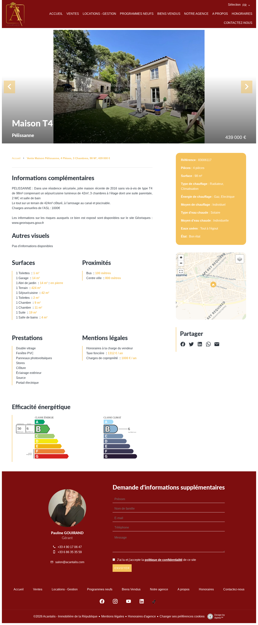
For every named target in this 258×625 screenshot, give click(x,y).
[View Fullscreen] (181, 271)
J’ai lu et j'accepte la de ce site (156, 559)
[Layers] (240, 259)
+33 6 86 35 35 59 (70, 552)
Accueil (16, 158)
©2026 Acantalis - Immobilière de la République (65, 616)
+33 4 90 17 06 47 (70, 547)
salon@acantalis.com (69, 562)
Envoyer (122, 568)
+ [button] (181, 257)
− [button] (181, 263)
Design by (219, 616)
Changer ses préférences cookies (182, 616)
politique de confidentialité (163, 559)
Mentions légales (112, 616)
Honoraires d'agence (142, 616)
